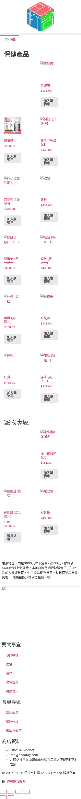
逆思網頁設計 (16, 781)
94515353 (30, 628)
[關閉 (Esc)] (26, 792)
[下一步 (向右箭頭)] (11, 797)
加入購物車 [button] (48, 102)
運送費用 (12, 691)
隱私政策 (12, 713)
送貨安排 (12, 682)
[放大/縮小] (3, 792)
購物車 (10, 673)
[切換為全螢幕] (11, 792)
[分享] (18, 792)
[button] (40, 34)
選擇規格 (12, 537)
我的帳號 (12, 655)
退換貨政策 (14, 731)
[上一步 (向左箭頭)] (3, 797)
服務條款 (12, 722)
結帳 (9, 664)
